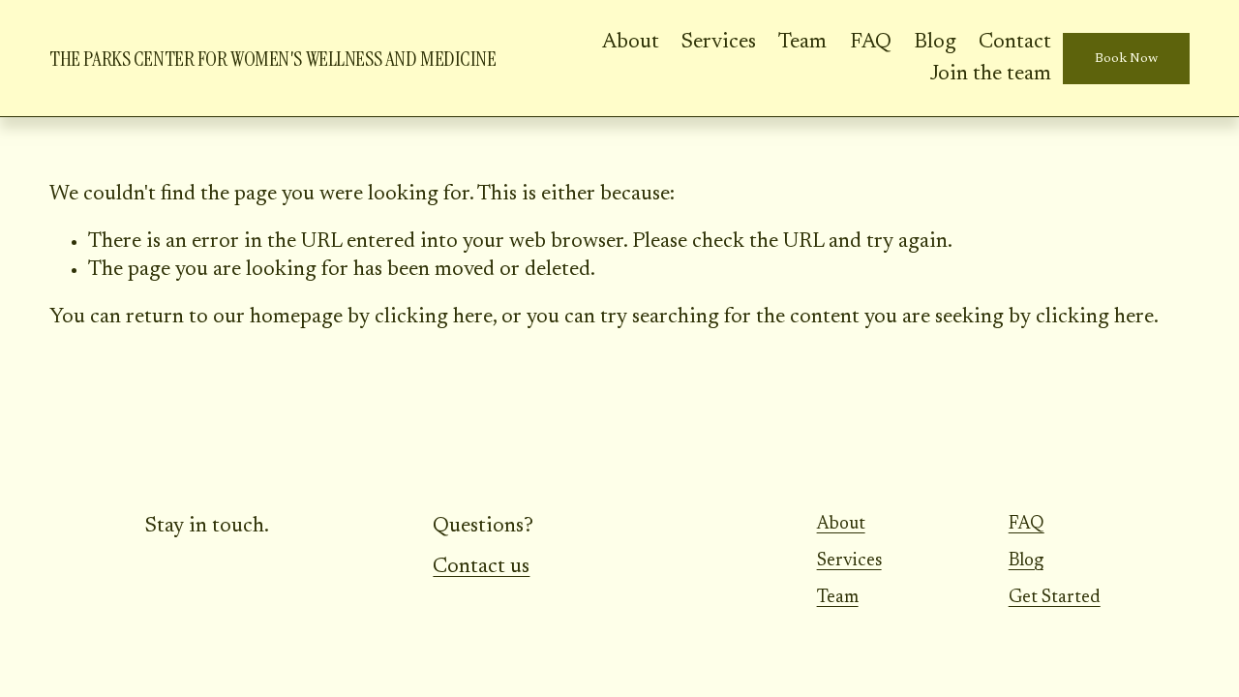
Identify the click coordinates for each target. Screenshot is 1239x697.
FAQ (870, 42)
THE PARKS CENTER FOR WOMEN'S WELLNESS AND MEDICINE (272, 59)
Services (718, 42)
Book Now (1126, 59)
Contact (1015, 42)
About (630, 42)
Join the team (990, 74)
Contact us (481, 567)
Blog (935, 42)
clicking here (434, 317)
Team (802, 42)
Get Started (1055, 598)
